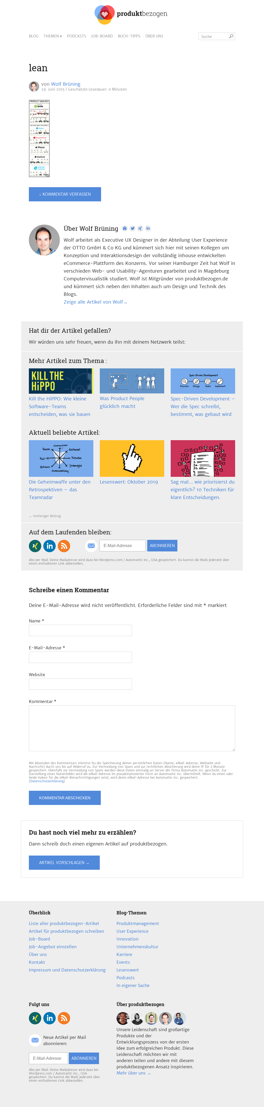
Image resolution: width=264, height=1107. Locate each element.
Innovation (127, 939)
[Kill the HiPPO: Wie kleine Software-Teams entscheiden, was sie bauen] (61, 381)
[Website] (125, 228)
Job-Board (102, 36)
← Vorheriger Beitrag (45, 516)
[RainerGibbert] (151, 1023)
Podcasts (76, 36)
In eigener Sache (133, 985)
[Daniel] (123, 1023)
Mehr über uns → (134, 1073)
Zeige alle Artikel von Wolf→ (96, 302)
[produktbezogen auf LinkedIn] (49, 546)
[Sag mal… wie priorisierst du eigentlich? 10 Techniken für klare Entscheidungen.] (203, 458)
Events (123, 962)
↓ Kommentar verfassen (65, 194)
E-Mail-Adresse (47, 647)
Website (37, 674)
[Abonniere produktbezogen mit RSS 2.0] (64, 546)
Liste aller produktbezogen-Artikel (64, 923)
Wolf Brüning (65, 84)
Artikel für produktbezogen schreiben (66, 931)
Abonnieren (162, 545)
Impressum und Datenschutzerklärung (67, 969)
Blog (33, 36)
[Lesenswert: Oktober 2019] (132, 458)
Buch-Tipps (129, 36)
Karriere (124, 954)
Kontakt (37, 962)
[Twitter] (132, 228)
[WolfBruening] (165, 1023)
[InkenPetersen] (137, 1023)
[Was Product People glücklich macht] (132, 380)
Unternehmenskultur (137, 946)
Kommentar (42, 701)
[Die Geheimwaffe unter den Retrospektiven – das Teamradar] (61, 458)
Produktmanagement (138, 923)
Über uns (154, 36)
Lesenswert (128, 969)
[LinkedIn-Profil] (148, 228)
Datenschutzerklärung (47, 781)
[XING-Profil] (140, 228)
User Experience (132, 931)
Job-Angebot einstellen (53, 946)
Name (36, 620)
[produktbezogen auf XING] (35, 546)
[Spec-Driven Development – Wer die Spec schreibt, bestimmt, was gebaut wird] (203, 381)
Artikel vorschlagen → (64, 862)
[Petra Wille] (179, 1023)
